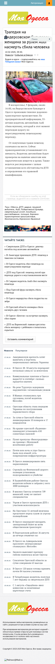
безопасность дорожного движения (22, 219)
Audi (18, 209)
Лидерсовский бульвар (32, 209)
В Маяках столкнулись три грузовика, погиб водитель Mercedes (27, 398)
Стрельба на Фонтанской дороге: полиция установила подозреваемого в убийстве (31, 472)
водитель (9, 209)
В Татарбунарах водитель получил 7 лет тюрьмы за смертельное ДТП (31, 578)
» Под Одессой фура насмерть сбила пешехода (22, 291)
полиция (25, 214)
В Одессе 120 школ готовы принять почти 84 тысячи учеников (31, 570)
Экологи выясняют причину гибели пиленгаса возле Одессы (30, 553)
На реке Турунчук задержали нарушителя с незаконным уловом (31, 388)
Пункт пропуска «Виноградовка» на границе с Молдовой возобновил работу (30, 442)
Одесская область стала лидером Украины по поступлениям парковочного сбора (30, 409)
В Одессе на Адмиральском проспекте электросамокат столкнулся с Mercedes (27, 544)
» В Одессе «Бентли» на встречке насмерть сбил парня (26, 317)
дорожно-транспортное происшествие (22, 215)
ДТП (21, 207)
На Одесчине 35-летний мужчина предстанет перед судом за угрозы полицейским (31, 513)
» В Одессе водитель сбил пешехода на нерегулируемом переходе (24, 265)
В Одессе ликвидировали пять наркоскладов (29, 462)
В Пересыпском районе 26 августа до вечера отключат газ (31, 534)
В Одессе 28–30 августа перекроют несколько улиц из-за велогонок (31, 369)
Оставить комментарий (20, 339)
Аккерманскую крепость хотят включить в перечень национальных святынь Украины (31, 360)
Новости (9, 55)
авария (27, 207)
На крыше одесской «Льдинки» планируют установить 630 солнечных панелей (29, 431)
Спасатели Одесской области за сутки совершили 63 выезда (30, 561)
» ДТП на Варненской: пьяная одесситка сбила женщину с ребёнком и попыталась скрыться (25, 327)
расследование (12, 214)
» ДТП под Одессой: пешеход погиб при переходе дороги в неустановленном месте (25, 274)
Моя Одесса (25, 60)
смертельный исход (15, 212)
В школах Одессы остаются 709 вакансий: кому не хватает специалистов (29, 494)
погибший (31, 212)
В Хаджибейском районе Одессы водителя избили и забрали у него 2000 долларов (31, 483)
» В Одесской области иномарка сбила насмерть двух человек (23, 308)
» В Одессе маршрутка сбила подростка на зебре (25, 300)
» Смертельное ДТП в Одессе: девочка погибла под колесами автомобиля (23, 248)
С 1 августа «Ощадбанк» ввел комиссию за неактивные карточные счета (28, 588)
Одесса (14, 207)
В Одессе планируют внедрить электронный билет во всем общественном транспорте (29, 524)
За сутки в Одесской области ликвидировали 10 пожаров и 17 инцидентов (30, 420)
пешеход (36, 207)
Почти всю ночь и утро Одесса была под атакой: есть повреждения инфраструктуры (29, 453)
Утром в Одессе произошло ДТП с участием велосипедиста (31, 503)
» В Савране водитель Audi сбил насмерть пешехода (25, 282)
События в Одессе (24, 55)
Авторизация (37, 3)
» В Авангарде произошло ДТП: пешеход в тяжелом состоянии (26, 256)
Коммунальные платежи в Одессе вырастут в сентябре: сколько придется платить (31, 379)
